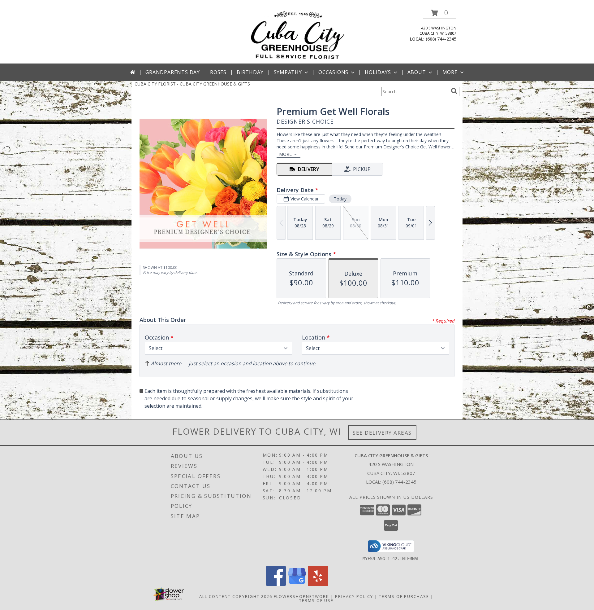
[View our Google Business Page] (297, 584)
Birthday (250, 72)
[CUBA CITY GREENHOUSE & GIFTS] (297, 35)
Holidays (378, 72)
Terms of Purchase (404, 596)
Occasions (333, 72)
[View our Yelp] (318, 584)
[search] (454, 91)
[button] (439, 13)
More (450, 72)
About (416, 72)
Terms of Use (316, 600)
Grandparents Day (172, 72)
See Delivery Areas (382, 432)
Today (340, 199)
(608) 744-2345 (441, 39)
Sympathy (288, 72)
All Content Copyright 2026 (235, 596)
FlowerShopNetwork (301, 596)
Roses (218, 72)
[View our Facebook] (276, 584)
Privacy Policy (354, 596)
